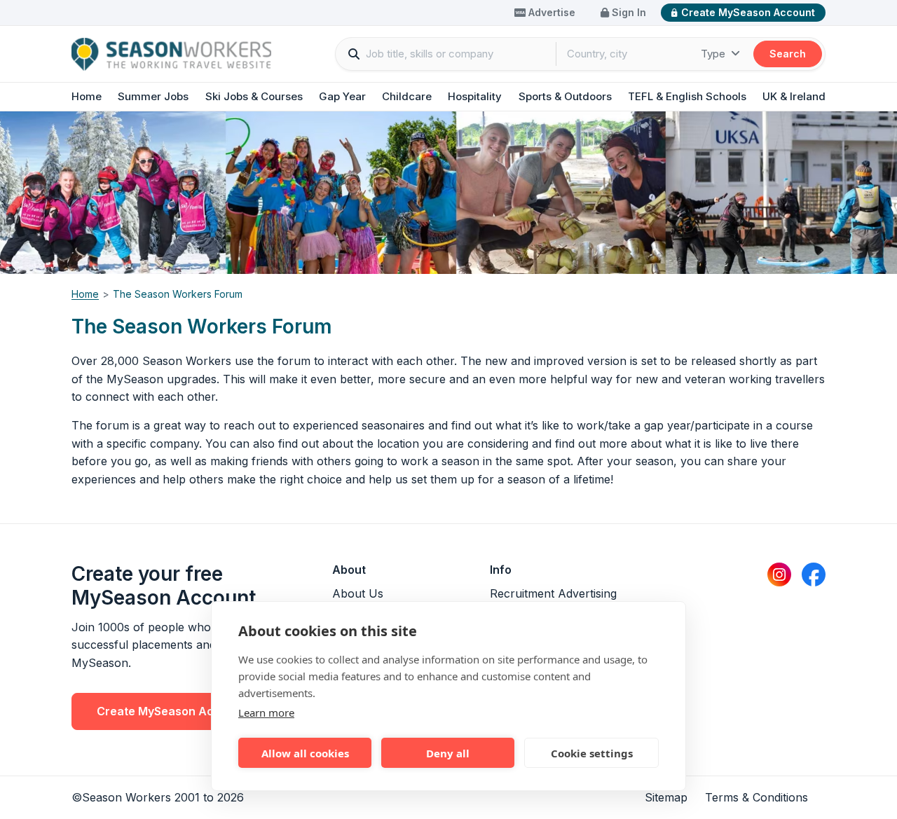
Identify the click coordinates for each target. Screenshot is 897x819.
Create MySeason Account (748, 12)
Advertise (550, 12)
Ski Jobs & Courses (254, 96)
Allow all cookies (305, 753)
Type (714, 53)
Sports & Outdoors (565, 96)
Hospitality (475, 96)
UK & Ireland (794, 96)
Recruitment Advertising (553, 593)
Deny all (448, 753)
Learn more (266, 713)
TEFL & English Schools (687, 96)
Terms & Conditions (756, 797)
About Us (357, 593)
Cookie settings (592, 753)
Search (787, 54)
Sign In (627, 12)
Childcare (407, 96)
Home (86, 96)
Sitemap (666, 797)
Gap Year (342, 96)
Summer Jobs (153, 96)
